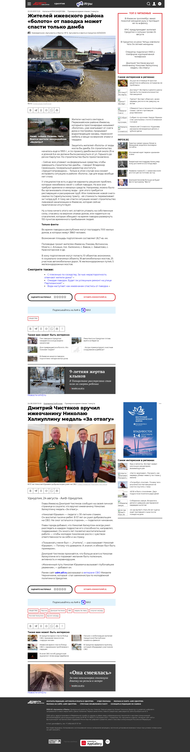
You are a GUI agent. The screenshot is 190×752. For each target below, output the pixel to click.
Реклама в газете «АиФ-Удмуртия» (129, 701)
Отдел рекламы (104, 701)
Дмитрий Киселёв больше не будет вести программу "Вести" (144, 181)
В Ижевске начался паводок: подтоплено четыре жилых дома (54, 357)
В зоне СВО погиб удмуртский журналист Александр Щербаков (54, 655)
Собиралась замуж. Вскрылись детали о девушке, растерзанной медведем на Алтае (144, 503)
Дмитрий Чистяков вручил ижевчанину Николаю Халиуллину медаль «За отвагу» (140, 65)
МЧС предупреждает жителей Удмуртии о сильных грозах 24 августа (140, 32)
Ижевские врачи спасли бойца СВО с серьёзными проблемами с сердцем (54, 647)
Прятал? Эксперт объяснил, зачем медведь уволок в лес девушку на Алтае (144, 101)
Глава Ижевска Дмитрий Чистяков (92, 484)
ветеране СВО (92, 572)
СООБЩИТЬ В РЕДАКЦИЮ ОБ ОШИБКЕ (126, 704)
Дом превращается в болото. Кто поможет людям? (54, 348)
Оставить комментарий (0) (95, 297)
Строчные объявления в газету (94, 704)
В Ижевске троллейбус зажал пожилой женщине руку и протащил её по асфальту (140, 21)
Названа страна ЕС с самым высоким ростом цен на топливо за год (145, 172)
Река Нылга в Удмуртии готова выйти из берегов (97, 339)
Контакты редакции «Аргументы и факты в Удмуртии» (70, 701)
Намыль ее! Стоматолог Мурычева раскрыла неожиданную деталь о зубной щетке (145, 129)
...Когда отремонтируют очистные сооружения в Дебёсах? (98, 348)
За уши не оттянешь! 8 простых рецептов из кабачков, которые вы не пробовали (146, 83)
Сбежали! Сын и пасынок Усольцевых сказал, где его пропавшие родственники (146, 110)
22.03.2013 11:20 (34, 11)
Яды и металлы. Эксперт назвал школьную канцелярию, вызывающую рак (143, 466)
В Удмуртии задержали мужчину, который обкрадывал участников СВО (98, 647)
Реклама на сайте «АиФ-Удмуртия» (61, 704)
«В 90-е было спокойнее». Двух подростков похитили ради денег (144, 492)
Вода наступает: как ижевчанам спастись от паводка (77, 286)
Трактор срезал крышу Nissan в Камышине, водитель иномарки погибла (142, 145)
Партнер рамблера (70, 741)
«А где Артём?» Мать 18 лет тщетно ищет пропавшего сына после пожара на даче (145, 512)
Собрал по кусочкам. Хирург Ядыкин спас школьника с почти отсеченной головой (146, 119)
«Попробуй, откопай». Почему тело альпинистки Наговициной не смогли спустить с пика (145, 484)
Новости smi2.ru (37, 395)
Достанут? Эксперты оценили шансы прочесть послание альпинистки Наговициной (146, 92)
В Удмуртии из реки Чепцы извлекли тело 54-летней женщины (140, 43)
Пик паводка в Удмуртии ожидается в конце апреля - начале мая (52, 340)
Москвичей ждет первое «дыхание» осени (144, 153)
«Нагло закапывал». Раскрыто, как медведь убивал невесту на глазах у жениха (145, 475)
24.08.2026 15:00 (34, 403)
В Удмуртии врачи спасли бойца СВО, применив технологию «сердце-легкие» (54, 638)
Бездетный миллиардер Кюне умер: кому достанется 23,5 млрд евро (144, 163)
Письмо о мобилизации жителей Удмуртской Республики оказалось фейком (98, 638)
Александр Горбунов (42, 104)
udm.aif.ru (61, 572)
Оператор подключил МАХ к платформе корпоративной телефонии (140, 54)
